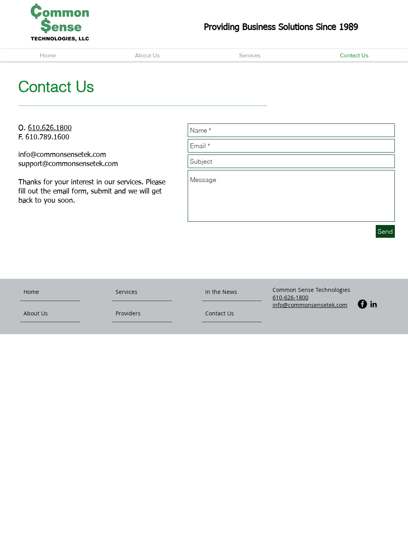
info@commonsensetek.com (62, 155)
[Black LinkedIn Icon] (373, 304)
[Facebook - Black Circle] (362, 304)
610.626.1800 (50, 128)
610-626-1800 (290, 297)
